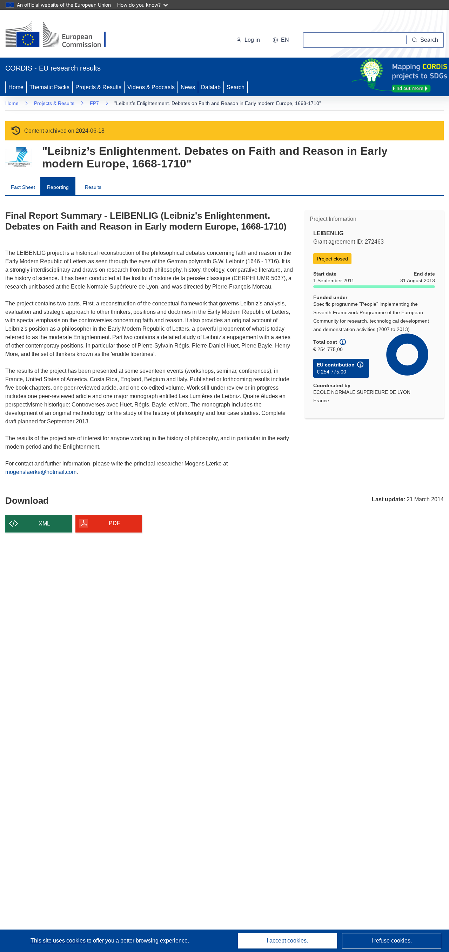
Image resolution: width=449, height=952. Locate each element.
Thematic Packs (49, 87)
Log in (252, 40)
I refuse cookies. (391, 941)
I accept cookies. (287, 941)
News (188, 87)
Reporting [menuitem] (58, 187)
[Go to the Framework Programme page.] (18, 157)
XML (44, 524)
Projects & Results (98, 87)
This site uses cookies (59, 941)
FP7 (94, 103)
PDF (114, 523)
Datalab (211, 87)
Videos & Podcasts (151, 87)
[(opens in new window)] (62, 35)
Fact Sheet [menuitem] (23, 187)
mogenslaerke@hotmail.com (40, 472)
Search (235, 87)
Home (16, 87)
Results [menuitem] (93, 187)
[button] (281, 40)
